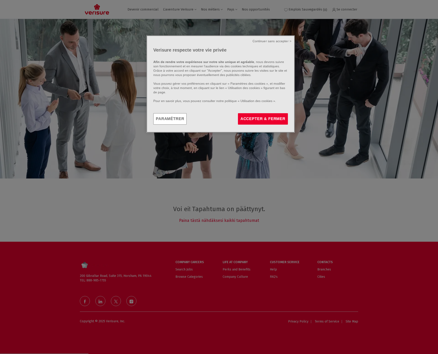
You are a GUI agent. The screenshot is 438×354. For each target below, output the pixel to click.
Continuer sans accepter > (272, 41)
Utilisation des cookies (244, 88)
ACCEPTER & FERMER (262, 119)
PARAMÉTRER (170, 119)
